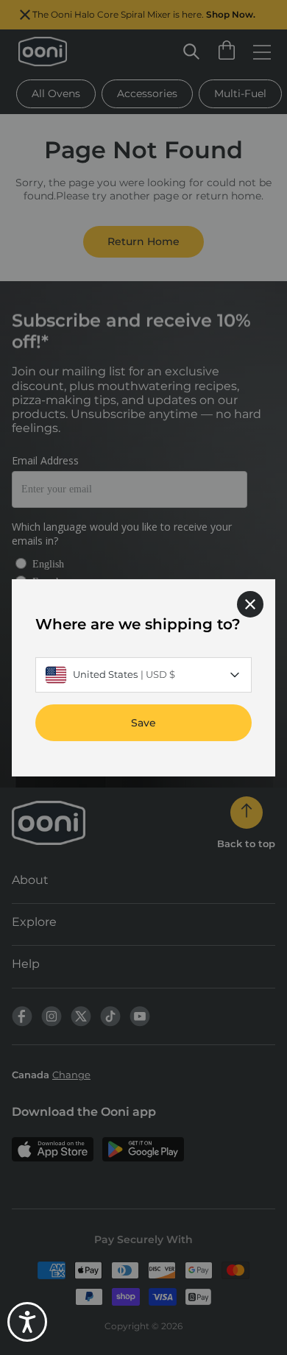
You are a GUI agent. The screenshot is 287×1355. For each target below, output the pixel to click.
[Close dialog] (250, 603)
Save (143, 722)
